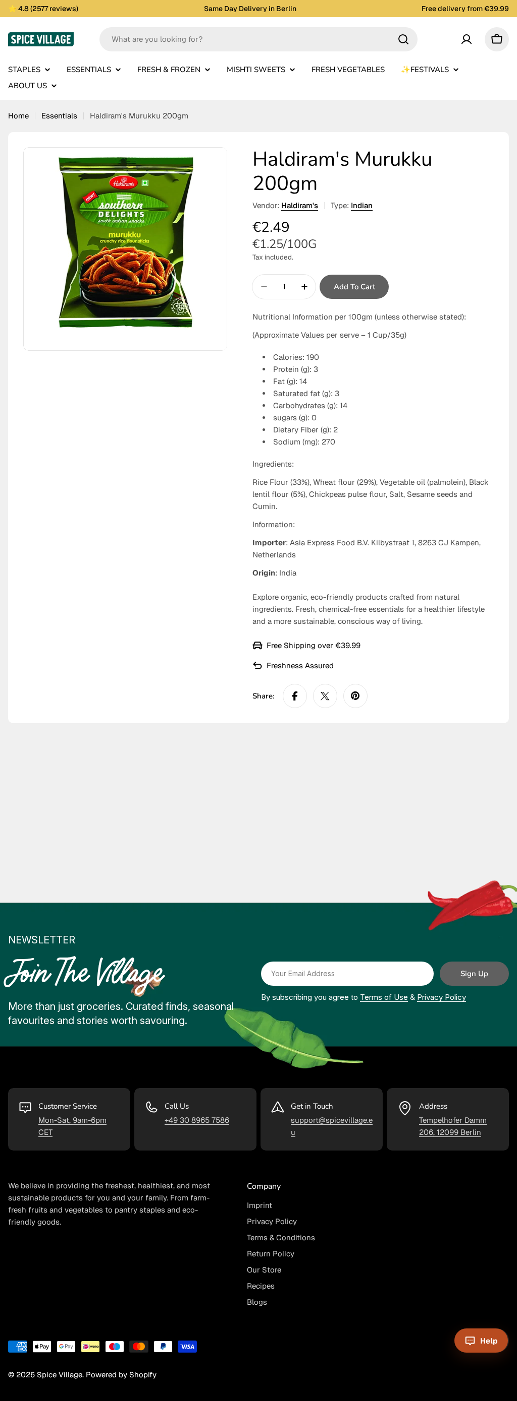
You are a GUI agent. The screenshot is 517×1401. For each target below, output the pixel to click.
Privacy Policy (441, 997)
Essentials (59, 115)
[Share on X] (325, 696)
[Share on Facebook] (295, 696)
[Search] (403, 39)
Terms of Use (384, 997)
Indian (362, 205)
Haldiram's (299, 205)
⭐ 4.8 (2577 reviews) (43, 8)
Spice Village (59, 1374)
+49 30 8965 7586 (197, 1120)
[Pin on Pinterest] (355, 696)
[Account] (466, 39)
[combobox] (258, 39)
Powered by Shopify (121, 1374)
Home (18, 115)
